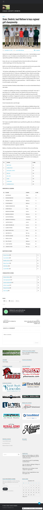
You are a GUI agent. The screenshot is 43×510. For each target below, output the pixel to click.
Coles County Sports (11, 11)
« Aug (23, 496)
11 (38, 487)
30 (33, 494)
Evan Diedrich (6, 257)
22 (31, 492)
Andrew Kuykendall (7, 282)
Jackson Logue (6, 285)
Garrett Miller (6, 268)
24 (36, 492)
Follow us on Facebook (27, 359)
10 (36, 487)
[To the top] (39, 503)
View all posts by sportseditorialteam (16, 311)
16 (33, 490)
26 (23, 494)
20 (26, 492)
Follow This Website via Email (9, 478)
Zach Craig (5, 290)
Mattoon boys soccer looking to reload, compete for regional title (30, 469)
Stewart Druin (6, 255)
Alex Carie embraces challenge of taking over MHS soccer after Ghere (31, 465)
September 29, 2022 (8, 50)
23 (33, 492)
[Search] (4, 2)
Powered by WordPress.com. (8, 507)
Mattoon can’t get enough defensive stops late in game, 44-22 (31, 473)
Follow (5, 488)
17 (36, 490)
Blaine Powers (6, 263)
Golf (4, 16)
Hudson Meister (6, 277)
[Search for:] (11, 454)
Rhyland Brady (6, 287)
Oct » (26, 496)
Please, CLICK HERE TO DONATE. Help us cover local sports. (30, 353)
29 (31, 494)
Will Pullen (5, 266)
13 (26, 490)
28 (28, 494)
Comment (36, 342)
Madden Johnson (6, 260)
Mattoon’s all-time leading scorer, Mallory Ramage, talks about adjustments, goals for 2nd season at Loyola (31, 456)
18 (38, 490)
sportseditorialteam (20, 50)
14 (28, 490)
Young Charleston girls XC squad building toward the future (31, 461)
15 (31, 490)
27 (26, 494)
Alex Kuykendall (6, 279)
